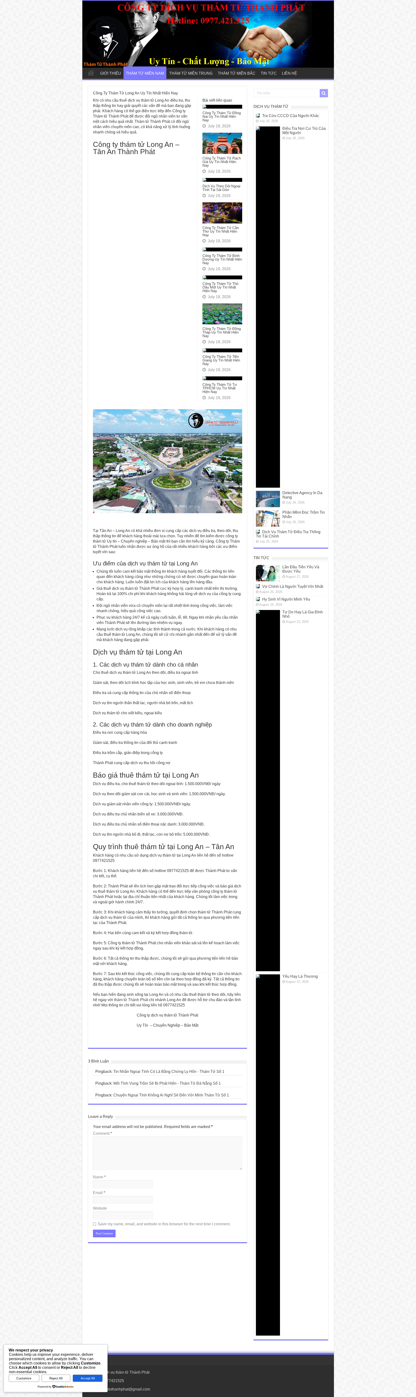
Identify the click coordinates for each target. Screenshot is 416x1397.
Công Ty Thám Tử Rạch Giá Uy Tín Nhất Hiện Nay (221, 161)
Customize (23, 1378)
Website (100, 1208)
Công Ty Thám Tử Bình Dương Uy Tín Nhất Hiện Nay (222, 259)
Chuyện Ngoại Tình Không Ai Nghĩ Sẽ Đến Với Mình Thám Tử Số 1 (171, 1095)
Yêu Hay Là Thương (300, 976)
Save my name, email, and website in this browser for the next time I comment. (164, 1224)
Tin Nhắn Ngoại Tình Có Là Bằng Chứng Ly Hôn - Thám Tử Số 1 (168, 1071)
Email (99, 1193)
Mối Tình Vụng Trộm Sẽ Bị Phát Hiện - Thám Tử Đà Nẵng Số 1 (167, 1083)
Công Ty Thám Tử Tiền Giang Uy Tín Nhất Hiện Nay (221, 360)
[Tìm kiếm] (324, 93)
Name (99, 1177)
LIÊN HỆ (289, 73)
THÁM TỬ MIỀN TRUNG (191, 73)
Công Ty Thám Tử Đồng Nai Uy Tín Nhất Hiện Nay (221, 116)
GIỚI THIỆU (110, 73)
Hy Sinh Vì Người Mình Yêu (286, 599)
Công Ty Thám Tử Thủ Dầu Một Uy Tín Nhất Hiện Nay (220, 287)
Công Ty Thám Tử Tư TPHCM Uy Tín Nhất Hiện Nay (219, 388)
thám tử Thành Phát (131, 1000)
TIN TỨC (269, 73)
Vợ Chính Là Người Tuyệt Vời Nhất (292, 586)
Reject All (56, 1378)
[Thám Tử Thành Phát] (208, 34)
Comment (102, 1133)
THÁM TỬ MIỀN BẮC (236, 73)
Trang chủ (91, 73)
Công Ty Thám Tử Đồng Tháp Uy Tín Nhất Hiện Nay (221, 332)
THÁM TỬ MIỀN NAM (145, 73)
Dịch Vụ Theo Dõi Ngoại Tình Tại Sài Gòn (221, 188)
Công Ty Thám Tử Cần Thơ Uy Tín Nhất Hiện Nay (220, 231)
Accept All (88, 1378)
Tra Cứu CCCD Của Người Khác (290, 116)
